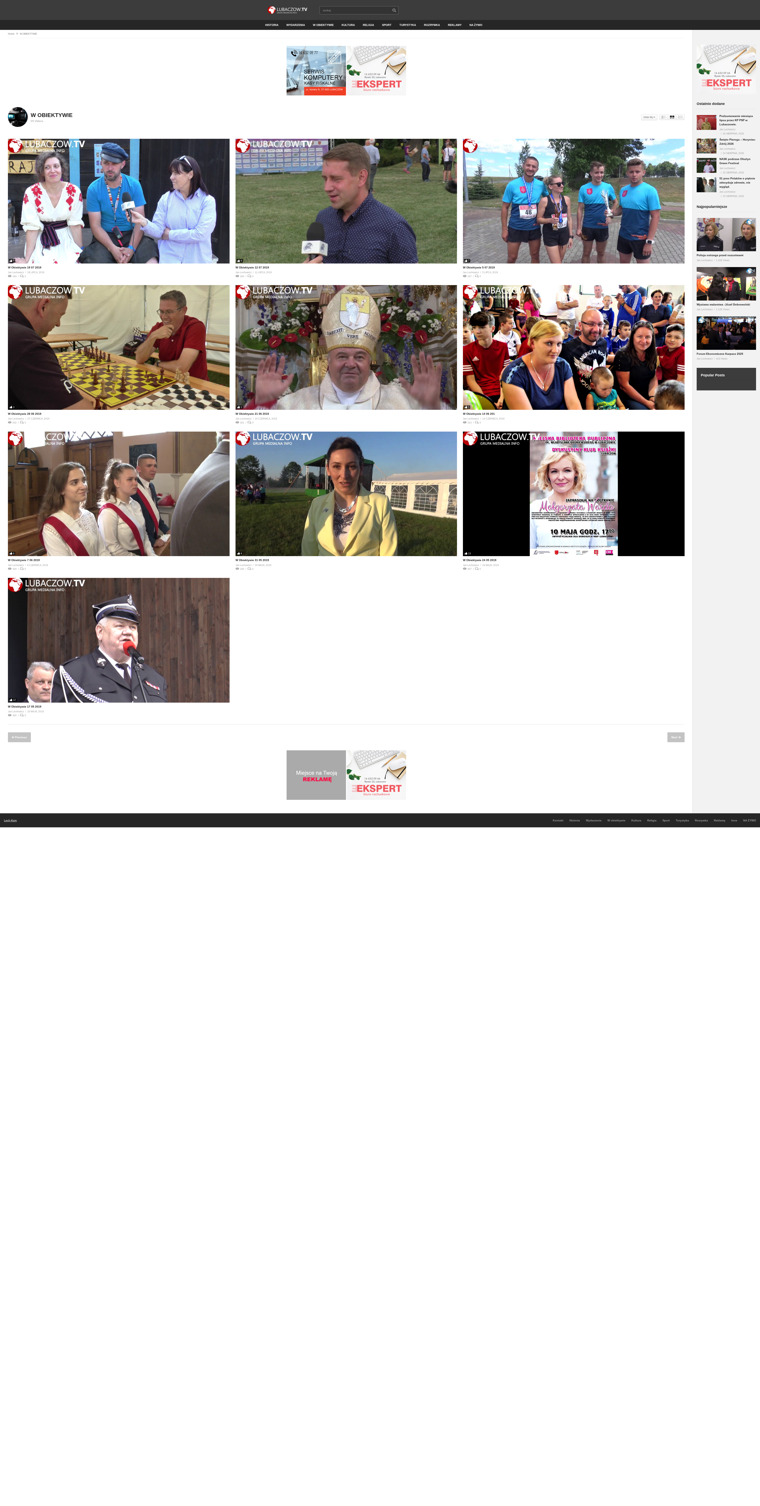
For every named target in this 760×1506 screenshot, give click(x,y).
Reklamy (719, 820)
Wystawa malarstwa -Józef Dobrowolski (723, 304)
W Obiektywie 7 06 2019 (24, 560)
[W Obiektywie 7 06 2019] (119, 494)
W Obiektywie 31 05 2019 (252, 560)
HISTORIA (271, 25)
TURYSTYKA (407, 25)
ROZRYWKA (432, 25)
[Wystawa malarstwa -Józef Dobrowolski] (726, 284)
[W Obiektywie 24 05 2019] (574, 494)
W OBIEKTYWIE (323, 25)
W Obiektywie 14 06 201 (479, 413)
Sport (666, 820)
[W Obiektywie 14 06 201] (574, 347)
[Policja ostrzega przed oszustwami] (726, 234)
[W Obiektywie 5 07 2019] (574, 201)
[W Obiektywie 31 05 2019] (346, 494)
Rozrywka (701, 820)
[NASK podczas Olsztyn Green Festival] (706, 165)
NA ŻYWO (475, 25)
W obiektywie (616, 820)
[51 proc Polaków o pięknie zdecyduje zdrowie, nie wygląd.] (706, 184)
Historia (574, 820)
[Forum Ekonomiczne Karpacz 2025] (726, 333)
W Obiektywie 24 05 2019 (479, 560)
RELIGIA (368, 25)
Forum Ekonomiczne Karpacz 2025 (720, 353)
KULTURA (348, 25)
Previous (20, 737)
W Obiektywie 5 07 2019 (479, 267)
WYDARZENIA (295, 25)
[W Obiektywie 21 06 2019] (346, 347)
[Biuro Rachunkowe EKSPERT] (376, 94)
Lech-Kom (10, 820)
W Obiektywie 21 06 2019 (252, 413)
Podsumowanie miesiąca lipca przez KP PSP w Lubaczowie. (736, 120)
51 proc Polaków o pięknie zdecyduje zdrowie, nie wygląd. (737, 182)
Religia (651, 820)
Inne (734, 820)
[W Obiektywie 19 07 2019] (119, 201)
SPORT (386, 25)
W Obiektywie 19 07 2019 (24, 267)
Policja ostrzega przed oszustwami (720, 255)
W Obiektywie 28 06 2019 (24, 413)
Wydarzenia (593, 820)
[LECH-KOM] (316, 94)
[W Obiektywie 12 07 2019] (346, 201)
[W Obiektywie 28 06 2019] (119, 347)
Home (11, 33)
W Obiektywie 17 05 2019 (24, 706)
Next (674, 737)
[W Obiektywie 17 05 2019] (119, 640)
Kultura (636, 820)
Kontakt (558, 820)
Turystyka (682, 820)
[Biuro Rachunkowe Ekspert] (726, 93)
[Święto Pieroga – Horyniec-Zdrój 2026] (706, 146)
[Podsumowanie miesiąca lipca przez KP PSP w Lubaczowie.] (706, 122)
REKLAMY (455, 25)
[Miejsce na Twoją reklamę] (316, 798)
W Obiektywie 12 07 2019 (252, 267)
